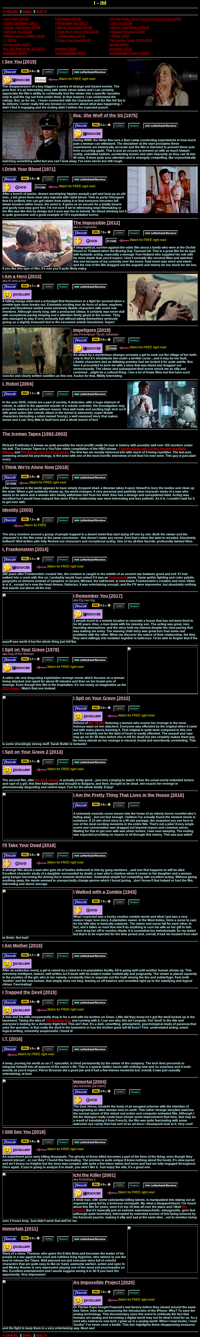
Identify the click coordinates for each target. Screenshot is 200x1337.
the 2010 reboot (46, 780)
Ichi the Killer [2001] (16, 44)
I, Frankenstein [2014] (70, 36)
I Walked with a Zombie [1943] (24, 36)
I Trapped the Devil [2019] (127, 31)
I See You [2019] (120, 23)
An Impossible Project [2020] (129, 53)
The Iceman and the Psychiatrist (44, 452)
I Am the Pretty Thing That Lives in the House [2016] (145, 19)
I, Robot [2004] (119, 36)
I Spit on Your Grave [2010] (73, 27)
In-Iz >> (42, 11)
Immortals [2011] (120, 49)
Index (27, 11)
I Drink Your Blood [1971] (20, 23)
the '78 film (96, 723)
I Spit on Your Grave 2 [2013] (129, 27)
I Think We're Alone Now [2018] (77, 31)
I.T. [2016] (9, 40)
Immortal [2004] (65, 49)
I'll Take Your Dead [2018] (72, 40)
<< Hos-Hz (10, 11)
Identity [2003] (119, 44)
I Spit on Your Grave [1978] (21, 27)
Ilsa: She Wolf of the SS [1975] (24, 49)
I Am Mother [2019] (68, 19)
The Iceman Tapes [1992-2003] (130, 40)
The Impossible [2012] (70, 53)
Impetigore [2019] (15, 53)
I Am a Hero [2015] (16, 19)
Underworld (117, 577)
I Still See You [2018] (17, 31)
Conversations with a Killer (138, 448)
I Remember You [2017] (71, 23)
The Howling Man (58, 1020)
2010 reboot (11, 688)
